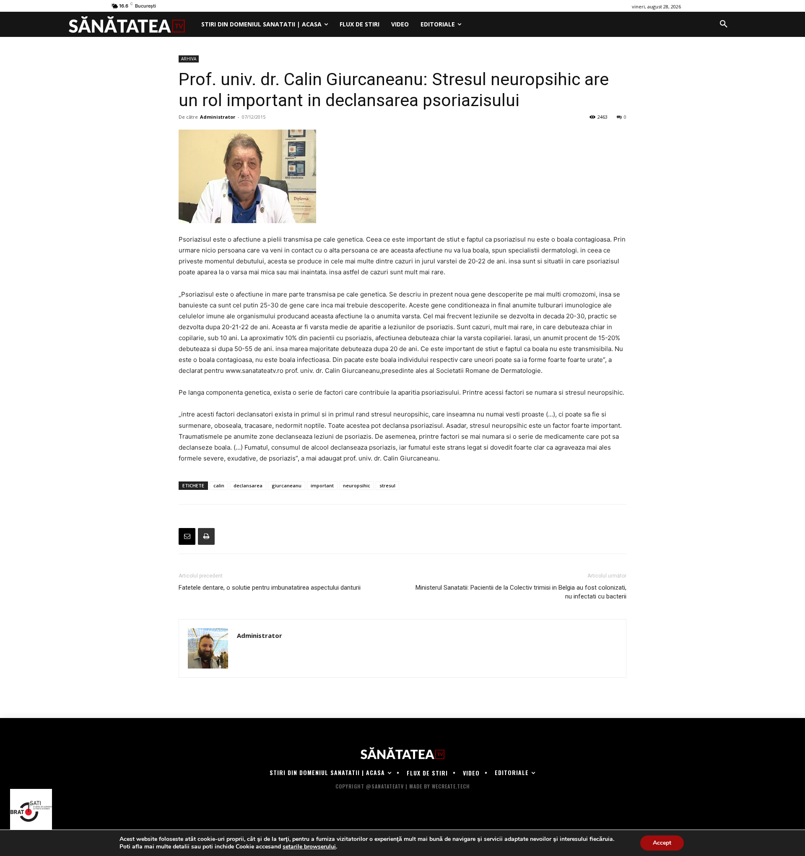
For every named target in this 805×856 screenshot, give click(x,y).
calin (218, 485)
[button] (723, 24)
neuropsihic (356, 485)
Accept (662, 843)
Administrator (217, 117)
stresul (387, 485)
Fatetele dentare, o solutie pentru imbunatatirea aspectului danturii (270, 587)
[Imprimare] (206, 536)
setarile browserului (309, 847)
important (322, 485)
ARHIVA (188, 59)
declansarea (248, 485)
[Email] (187, 536)
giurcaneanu (286, 485)
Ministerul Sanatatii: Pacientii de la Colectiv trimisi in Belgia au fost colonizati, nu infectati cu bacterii (520, 592)
